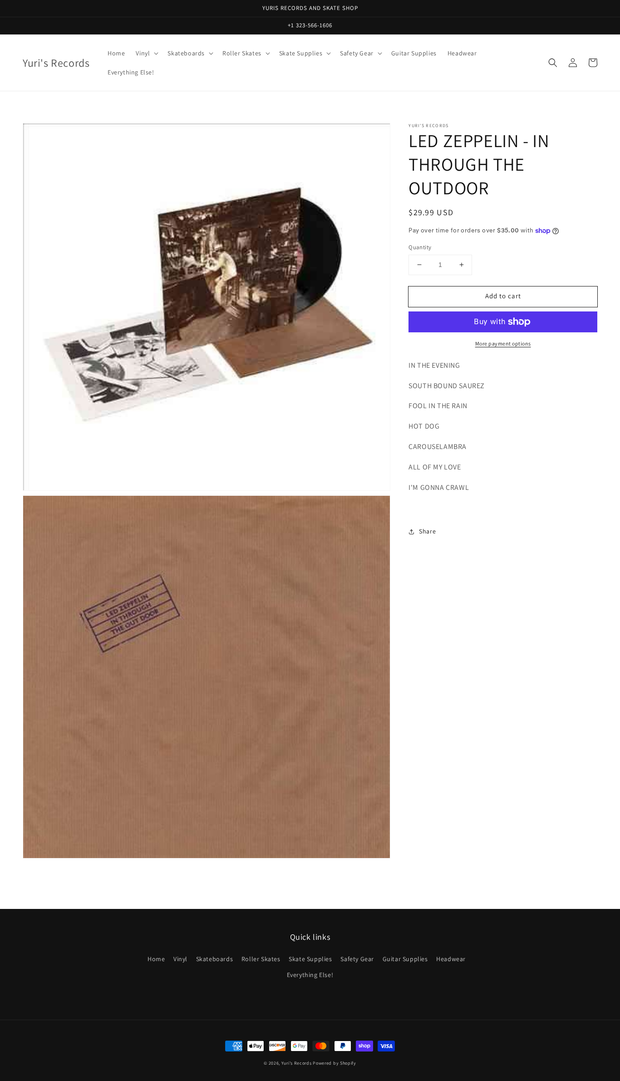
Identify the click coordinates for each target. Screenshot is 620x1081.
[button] (553, 63)
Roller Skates (260, 959)
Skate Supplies (310, 959)
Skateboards (214, 959)
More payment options (503, 343)
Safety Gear (357, 959)
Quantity (419, 247)
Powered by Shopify (334, 1063)
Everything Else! (310, 975)
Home (156, 959)
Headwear (451, 959)
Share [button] (427, 531)
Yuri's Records (296, 1063)
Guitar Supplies (405, 959)
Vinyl (180, 959)
